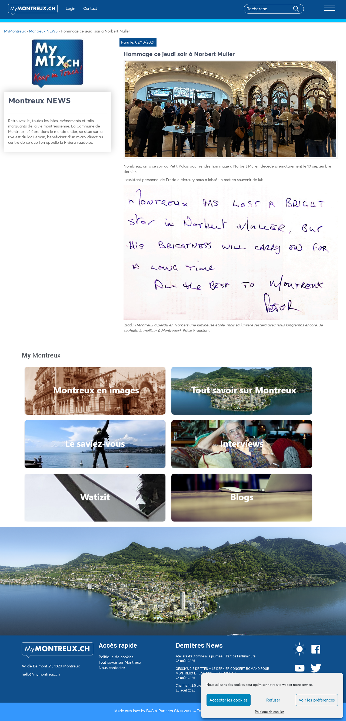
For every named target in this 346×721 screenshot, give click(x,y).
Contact (90, 8)
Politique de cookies (269, 712)
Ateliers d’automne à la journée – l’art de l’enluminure (215, 656)
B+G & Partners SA (162, 710)
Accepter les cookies (228, 700)
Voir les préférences (317, 700)
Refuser (273, 700)
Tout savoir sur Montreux (120, 662)
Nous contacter (112, 667)
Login (70, 8)
